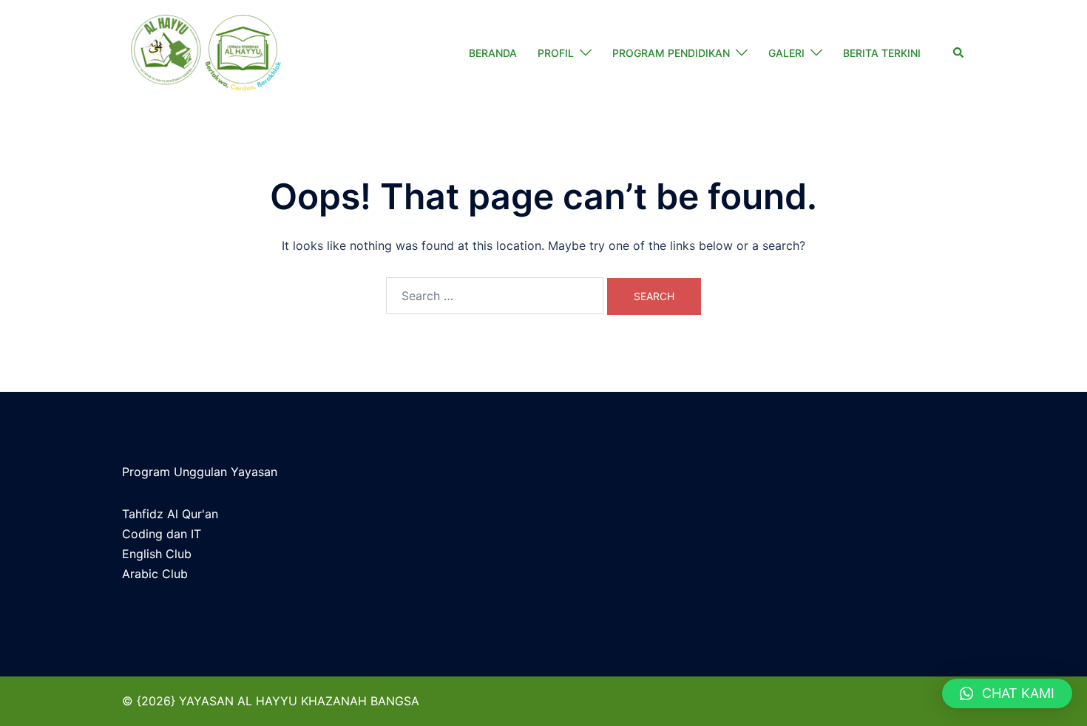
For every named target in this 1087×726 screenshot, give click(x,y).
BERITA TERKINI (882, 53)
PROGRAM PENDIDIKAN (671, 53)
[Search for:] (494, 295)
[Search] (959, 53)
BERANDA (493, 53)
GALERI (786, 53)
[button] (1007, 693)
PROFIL (556, 53)
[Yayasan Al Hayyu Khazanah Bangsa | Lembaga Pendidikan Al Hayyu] (205, 53)
